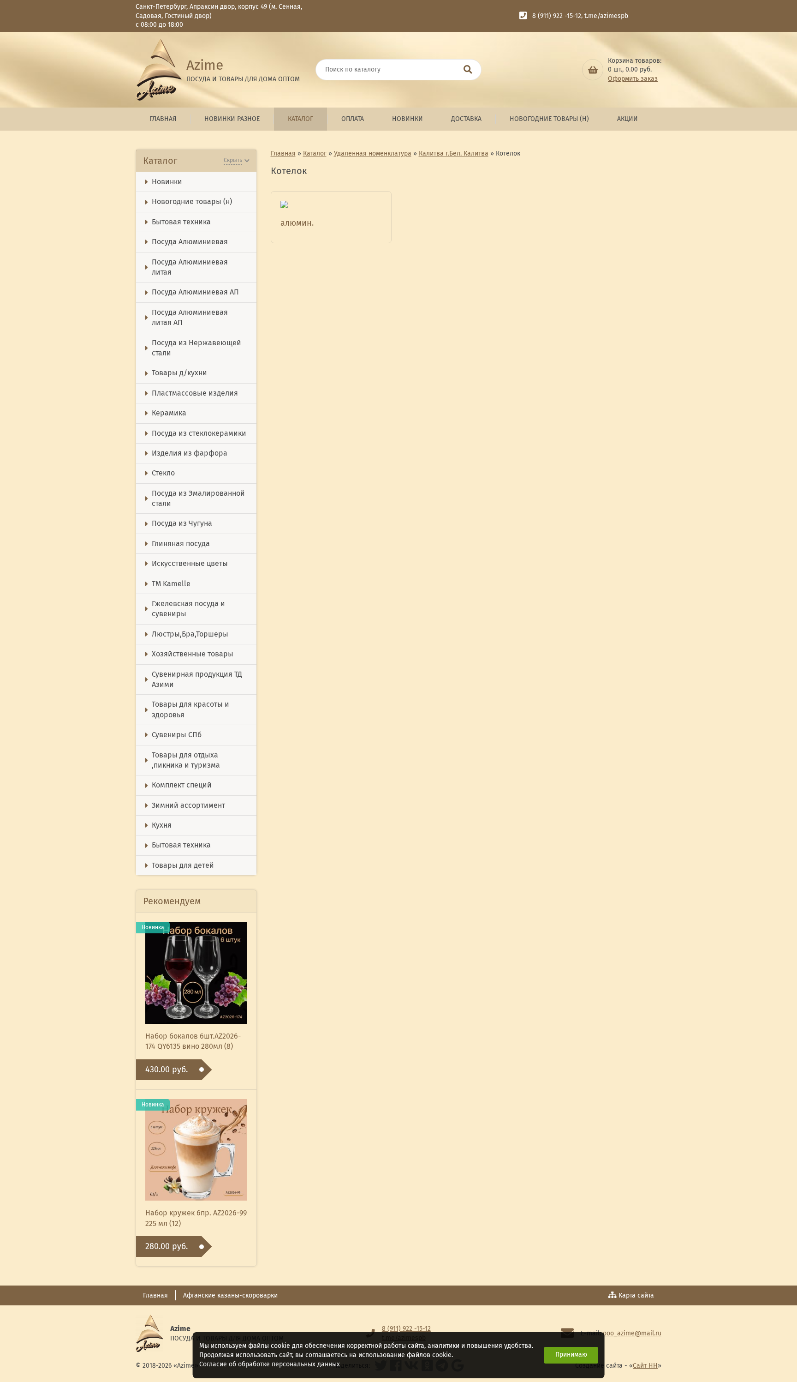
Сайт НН (645, 1366)
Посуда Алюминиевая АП (195, 292)
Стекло (163, 473)
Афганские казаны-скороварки (230, 1295)
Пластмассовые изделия (195, 393)
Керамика (169, 413)
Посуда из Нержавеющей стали (196, 347)
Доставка (466, 119)
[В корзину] (592, 69)
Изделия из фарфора (189, 453)
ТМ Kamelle (171, 583)
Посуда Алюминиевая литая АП (190, 317)
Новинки (407, 119)
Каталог (300, 119)
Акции (627, 119)
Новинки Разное (232, 119)
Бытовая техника (181, 221)
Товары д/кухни (179, 372)
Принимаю (571, 1354)
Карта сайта (636, 1295)
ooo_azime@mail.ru (632, 1333)
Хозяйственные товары (192, 653)
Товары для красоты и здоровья (190, 709)
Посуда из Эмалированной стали (198, 498)
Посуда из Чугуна (182, 523)
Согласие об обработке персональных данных (269, 1364)
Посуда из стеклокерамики (199, 433)
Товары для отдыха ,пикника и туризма (186, 760)
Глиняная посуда (181, 543)
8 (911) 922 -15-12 (556, 16)
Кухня (162, 825)
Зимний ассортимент (188, 805)
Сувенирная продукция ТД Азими (197, 679)
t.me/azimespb (606, 16)
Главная (162, 119)
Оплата (352, 119)
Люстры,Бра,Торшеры (190, 634)
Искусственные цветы (190, 563)
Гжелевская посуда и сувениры (188, 608)
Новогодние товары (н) (549, 119)
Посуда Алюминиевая (190, 241)
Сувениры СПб (177, 734)
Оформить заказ (633, 79)
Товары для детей (183, 865)
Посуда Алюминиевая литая (190, 267)
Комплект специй (182, 785)
